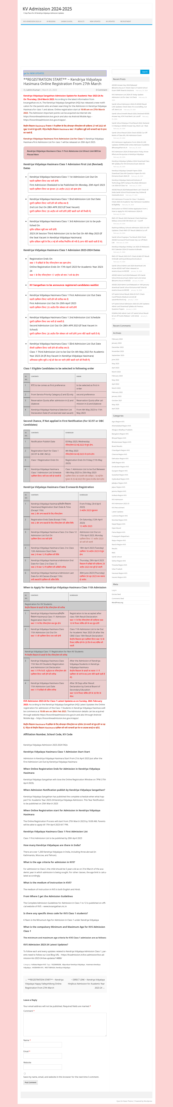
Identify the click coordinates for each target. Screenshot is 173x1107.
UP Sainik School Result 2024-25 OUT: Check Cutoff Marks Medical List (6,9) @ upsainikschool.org (128, 297)
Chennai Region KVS (119, 454)
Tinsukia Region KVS (119, 565)
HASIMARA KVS (37, 967)
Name (27, 1040)
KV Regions (51, 21)
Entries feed (116, 594)
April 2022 (115, 384)
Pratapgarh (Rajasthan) (120, 536)
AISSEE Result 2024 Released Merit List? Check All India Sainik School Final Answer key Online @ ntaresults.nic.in (130, 192)
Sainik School (66, 21)
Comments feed (118, 598)
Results (81, 21)
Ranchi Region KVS (119, 544)
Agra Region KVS (118, 421)
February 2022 (117, 392)
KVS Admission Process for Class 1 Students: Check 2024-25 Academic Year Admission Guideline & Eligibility (130, 202)
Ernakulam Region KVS (120, 466)
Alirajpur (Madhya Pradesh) (122, 430)
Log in (114, 590)
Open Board (116, 528)
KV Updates (110, 21)
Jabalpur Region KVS (119, 483)
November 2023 (118, 351)
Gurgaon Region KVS (120, 471)
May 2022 (115, 380)
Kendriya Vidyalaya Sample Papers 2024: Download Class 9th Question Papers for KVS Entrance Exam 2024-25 (128, 173)
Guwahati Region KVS (120, 475)
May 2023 (115, 363)
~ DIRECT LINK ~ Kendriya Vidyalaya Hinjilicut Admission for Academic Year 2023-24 (86, 983)
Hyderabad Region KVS (120, 479)
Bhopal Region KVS (119, 438)
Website (27, 1062)
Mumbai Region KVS (119, 520)
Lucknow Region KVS (120, 516)
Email (26, 1051)
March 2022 (116, 388)
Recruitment (125, 21)
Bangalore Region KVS (120, 434)
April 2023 (115, 368)
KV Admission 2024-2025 (47, 9)
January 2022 (116, 396)
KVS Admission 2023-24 (32, 21)
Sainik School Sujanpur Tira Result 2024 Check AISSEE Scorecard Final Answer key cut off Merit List (129, 240)
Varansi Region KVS (119, 577)
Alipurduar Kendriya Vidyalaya (73, 964)
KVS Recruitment (118, 507)
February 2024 (117, 339)
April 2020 (115, 408)
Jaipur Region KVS (118, 487)
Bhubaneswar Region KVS (121, 442)
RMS (113, 553)
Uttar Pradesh (117, 569)
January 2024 (116, 343)
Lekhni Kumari (33, 90)
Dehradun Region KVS (120, 458)
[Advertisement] (86, 45)
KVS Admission (117, 499)
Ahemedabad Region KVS (121, 426)
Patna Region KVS (118, 532)
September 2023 (118, 355)
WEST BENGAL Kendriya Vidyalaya (57, 967)
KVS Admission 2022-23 (120, 503)
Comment (29, 1011)
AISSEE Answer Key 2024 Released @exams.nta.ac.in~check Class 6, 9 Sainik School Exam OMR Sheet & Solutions (129, 88)
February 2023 (117, 376)
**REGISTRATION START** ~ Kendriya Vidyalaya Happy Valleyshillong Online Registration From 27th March (44, 983)
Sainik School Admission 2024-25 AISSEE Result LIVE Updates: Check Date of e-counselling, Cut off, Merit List (129, 107)
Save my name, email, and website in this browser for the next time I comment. (61, 1077)
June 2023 (115, 359)
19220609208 (56, 964)
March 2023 (116, 372)
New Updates (95, 21)
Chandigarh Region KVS (121, 450)
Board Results (117, 446)
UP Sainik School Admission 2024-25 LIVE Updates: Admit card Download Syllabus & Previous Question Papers (130, 306)
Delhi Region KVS (118, 462)
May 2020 (115, 404)
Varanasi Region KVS (119, 573)
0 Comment (101, 90)
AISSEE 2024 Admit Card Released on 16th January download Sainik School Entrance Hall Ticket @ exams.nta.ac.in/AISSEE (130, 287)
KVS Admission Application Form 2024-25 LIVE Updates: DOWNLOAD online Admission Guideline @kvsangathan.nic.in (130, 145)
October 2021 (117, 400)
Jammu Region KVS (119, 491)
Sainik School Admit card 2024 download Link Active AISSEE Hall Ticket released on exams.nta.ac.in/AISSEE (129, 268)
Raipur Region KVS (119, 540)
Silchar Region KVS (119, 561)
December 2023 (117, 347)
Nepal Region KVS (118, 524)
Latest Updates (117, 512)
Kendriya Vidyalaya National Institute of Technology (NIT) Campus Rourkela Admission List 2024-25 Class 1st (129, 183)
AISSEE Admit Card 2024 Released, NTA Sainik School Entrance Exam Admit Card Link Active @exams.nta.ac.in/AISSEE (129, 278)
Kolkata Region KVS (38, 964)
